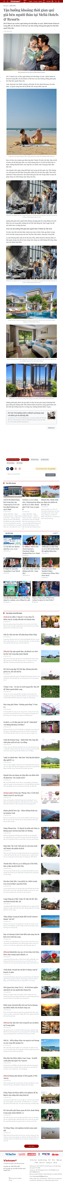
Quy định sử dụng (42, 1160)
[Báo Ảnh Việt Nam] (18, 1154)
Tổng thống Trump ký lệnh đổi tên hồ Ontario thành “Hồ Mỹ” (20, 917)
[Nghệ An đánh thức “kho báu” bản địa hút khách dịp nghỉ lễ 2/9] (50, 762)
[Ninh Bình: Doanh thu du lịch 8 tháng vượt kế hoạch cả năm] (50, 974)
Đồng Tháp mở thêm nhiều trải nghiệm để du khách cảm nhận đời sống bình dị (20, 1093)
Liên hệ (55, 1162)
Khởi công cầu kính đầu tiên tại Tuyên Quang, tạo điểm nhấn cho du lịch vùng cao (20, 1006)
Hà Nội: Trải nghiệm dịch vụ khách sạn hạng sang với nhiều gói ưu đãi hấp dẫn (26, 414)
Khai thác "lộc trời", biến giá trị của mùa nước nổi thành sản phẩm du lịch (20, 847)
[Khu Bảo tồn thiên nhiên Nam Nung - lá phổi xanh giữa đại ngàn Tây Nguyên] (50, 1063)
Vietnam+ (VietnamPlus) (15, 1)
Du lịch (5, 6)
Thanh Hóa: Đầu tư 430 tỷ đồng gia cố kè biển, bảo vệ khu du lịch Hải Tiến (20, 864)
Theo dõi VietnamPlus (41, 468)
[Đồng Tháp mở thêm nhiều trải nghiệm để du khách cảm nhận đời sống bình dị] (50, 1097)
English (30, 1)
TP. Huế (20, 463)
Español (40, 1)
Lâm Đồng (11, 463)
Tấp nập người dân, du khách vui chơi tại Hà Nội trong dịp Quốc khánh (20, 652)
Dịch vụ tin (42, 1162)
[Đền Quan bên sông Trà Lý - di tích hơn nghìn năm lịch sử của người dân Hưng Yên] (50, 992)
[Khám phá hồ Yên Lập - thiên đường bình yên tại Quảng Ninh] (50, 815)
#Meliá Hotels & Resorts (13, 459)
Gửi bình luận (50, 475)
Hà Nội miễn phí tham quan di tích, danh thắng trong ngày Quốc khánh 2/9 (21, 1111)
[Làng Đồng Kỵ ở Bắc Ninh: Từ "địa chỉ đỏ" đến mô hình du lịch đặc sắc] (50, 904)
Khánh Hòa (45, 459)
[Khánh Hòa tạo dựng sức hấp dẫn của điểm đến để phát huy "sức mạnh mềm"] (50, 780)
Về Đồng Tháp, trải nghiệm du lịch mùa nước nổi (20, 1129)
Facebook (7, 468)
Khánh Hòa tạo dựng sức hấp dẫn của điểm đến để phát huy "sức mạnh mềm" (21, 776)
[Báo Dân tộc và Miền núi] (51, 1154)
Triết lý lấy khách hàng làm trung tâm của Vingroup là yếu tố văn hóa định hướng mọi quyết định (11, 504)
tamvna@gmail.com (35, 1172)
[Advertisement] (31, 442)
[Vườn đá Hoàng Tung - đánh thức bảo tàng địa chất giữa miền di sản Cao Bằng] (50, 745)
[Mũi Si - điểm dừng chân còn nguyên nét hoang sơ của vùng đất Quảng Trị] (50, 1045)
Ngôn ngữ (59, 1160)
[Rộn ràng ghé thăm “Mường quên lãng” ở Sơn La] (50, 709)
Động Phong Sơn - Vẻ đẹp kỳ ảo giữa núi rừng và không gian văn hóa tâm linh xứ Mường (21, 829)
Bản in (15, 468)
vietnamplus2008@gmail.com (40, 1176)
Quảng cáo (49, 1162)
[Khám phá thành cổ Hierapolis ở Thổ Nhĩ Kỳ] (50, 1080)
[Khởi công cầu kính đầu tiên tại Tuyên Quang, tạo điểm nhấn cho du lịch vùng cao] (50, 1010)
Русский (48, 1)
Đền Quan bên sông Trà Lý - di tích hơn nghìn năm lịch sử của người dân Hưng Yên (20, 988)
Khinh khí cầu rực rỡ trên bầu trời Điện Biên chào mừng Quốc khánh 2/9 (21, 953)
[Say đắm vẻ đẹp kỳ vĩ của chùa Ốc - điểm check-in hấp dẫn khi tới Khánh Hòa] (50, 622)
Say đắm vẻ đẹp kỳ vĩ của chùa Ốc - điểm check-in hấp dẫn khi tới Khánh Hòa (19, 618)
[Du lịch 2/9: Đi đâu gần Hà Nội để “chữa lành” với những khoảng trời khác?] (50, 727)
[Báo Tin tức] (41, 1154)
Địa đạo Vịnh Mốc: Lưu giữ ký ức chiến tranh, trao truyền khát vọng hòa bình (20, 882)
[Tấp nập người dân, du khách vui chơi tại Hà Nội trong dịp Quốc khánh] (50, 656)
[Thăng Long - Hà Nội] (52, 1)
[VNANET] (31, 1154)
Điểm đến (13, 6)
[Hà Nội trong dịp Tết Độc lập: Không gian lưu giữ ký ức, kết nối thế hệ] (50, 674)
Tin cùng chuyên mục (14, 613)
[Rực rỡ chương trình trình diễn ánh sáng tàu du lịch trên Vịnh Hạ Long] (50, 939)
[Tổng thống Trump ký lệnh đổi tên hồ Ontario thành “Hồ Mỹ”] (50, 921)
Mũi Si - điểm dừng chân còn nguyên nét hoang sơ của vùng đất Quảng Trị (21, 1041)
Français (35, 1)
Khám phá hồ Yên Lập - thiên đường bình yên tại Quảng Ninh (20, 811)
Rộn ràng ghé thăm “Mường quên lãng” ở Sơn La (20, 705)
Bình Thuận (35, 459)
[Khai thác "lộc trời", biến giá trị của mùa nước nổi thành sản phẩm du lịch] (50, 851)
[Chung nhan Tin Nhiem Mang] (16, 1179)
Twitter (11, 468)
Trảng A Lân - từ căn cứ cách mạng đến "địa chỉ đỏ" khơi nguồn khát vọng (21, 688)
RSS (49, 1160)
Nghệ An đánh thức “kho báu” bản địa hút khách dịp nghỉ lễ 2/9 (21, 758)
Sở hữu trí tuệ (33, 1160)
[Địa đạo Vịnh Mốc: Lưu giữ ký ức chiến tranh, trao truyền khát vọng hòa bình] (50, 886)
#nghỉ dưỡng (25, 459)
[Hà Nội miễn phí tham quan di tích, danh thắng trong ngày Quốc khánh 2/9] (50, 1115)
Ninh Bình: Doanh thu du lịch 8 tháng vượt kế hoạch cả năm (20, 970)
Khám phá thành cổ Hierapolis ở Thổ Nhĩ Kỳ (20, 1077)
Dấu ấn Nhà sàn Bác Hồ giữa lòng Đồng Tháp (20, 634)
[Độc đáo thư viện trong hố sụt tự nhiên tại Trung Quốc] (50, 1027)
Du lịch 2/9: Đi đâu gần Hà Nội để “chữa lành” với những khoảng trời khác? (20, 723)
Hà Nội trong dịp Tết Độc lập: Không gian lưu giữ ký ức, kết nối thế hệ (20, 670)
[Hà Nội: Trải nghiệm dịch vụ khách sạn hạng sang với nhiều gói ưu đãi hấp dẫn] (51, 415)
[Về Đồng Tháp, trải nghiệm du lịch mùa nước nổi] (50, 1133)
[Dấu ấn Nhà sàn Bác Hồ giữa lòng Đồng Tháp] (50, 639)
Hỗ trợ (53, 1160)
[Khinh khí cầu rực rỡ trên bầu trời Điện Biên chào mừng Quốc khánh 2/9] (50, 957)
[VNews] (25, 1154)
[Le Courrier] (7, 1154)
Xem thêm (31, 1146)
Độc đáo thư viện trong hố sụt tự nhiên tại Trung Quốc (21, 1024)
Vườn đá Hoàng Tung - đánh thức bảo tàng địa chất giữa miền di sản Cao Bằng (20, 741)
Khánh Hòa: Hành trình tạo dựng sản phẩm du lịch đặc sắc (49, 502)
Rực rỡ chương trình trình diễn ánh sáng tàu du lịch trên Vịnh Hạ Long (21, 935)
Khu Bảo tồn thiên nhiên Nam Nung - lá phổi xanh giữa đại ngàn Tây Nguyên (20, 1059)
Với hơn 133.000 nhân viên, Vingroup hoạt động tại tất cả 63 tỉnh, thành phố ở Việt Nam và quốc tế (31, 504)
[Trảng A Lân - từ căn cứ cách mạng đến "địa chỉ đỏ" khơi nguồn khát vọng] (50, 691)
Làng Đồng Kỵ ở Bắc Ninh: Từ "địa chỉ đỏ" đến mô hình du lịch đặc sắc (20, 900)
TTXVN (36, 1162)
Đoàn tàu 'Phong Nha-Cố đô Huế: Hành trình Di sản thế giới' (21, 794)
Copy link (19, 468)
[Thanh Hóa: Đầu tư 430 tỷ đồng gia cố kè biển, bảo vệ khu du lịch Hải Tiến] (50, 868)
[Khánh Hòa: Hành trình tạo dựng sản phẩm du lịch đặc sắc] (50, 492)
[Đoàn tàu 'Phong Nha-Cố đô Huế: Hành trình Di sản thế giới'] (50, 798)
